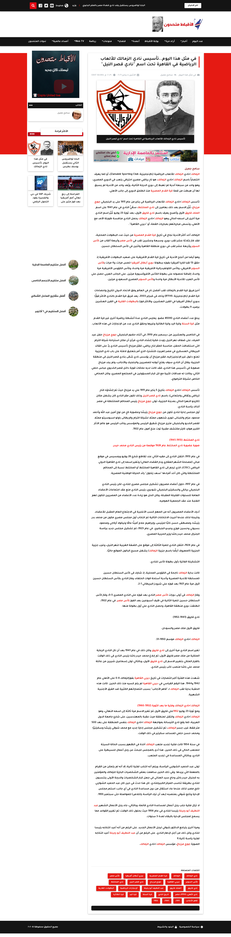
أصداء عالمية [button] (60, 41)
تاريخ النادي (163, 895)
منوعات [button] (107, 41)
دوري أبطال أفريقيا (142, 263)
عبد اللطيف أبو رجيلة (123, 833)
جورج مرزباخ (110, 335)
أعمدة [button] (136, 41)
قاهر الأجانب (192, 901)
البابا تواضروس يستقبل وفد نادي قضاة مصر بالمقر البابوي (132, 5)
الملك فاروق (192, 213)
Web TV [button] (79, 41)
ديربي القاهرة (143, 678)
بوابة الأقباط (152, 41)
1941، (166, 901)
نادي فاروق (148, 213)
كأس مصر (126, 240)
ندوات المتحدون (37, 41)
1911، (177, 901)
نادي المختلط (146, 207)
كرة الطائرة (118, 895)
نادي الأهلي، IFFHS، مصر (186, 895)
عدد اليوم (197, 41)
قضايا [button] (122, 41)
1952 (176, 711)
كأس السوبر (145, 279)
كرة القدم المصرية (162, 191)
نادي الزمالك (192, 876)
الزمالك (195, 174)
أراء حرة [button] (170, 41)
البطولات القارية (128, 301)
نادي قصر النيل (152, 396)
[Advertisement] (89, 23)
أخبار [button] (184, 41)
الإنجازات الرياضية (129, 888)
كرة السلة (188, 324)
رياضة (92, 41)
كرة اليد (133, 895)
